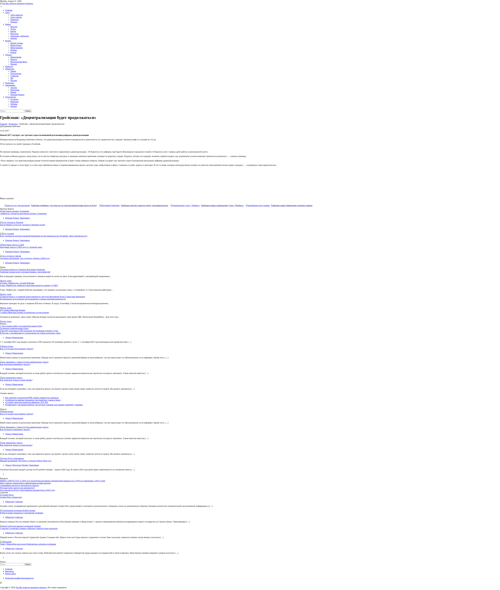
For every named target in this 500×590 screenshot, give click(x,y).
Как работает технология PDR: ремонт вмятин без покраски (32, 398)
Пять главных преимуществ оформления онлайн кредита (25, 483)
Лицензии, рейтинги (19, 36)
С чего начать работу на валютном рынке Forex (21, 326)
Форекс (13, 50)
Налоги (13, 59)
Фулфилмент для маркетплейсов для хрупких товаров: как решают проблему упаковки (44, 405)
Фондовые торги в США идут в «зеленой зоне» (21, 247)
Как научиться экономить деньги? (15, 364)
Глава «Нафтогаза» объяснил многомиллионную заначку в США (29, 285)
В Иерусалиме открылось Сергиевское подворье (21, 513)
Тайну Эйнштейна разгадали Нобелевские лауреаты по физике (28, 544)
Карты (13, 31)
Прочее (13, 38)
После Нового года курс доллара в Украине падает (22, 225)
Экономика (10, 85)
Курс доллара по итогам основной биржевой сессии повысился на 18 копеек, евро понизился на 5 (43, 236)
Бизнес (8, 41)
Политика (9, 83)
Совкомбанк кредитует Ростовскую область (19, 485)
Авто (7, 12)
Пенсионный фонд (18, 62)
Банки (8, 24)
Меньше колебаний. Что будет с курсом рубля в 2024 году (25, 461)
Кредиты (14, 34)
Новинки (14, 19)
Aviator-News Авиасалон (11, 497)
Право (13, 71)
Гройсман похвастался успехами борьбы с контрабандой (25, 272)
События (14, 76)
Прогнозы (14, 90)
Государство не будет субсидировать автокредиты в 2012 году (27, 490)
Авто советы (16, 17)
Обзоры (13, 22)
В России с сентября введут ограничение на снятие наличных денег (30, 333)
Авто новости (16, 15)
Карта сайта (10, 574)
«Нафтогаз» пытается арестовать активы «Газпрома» (23, 213)
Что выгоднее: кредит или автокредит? (17, 488)
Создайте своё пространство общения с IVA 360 (26, 402)
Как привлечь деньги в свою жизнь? (16, 380)
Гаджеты (14, 99)
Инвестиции (16, 45)
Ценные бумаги (17, 95)
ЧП (11, 78)
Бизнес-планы (16, 43)
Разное (13, 52)
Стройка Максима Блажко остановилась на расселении (24, 312)
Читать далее (5, 281)
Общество (9, 69)
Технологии (10, 97)
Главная (8, 10)
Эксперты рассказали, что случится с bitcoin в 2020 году (25, 258)
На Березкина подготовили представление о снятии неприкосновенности (33, 299)
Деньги (8, 55)
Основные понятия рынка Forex (14, 328)
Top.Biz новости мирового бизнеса (31, 587)
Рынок (13, 92)
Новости (9, 66)
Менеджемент (16, 48)
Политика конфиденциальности (19, 578)
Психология (15, 73)
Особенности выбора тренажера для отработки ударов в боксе (33, 400)
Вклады (13, 27)
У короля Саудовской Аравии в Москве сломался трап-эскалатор (29, 528)
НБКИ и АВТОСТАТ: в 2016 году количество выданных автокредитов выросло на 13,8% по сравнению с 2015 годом (52, 481)
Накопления (15, 57)
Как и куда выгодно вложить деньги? (16, 349)
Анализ (13, 87)
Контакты (9, 571)
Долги (13, 29)
